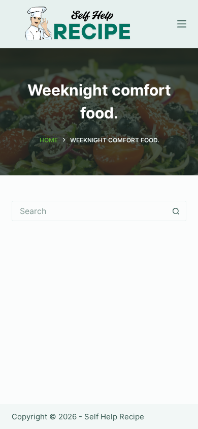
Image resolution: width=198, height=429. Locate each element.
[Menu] (181, 23)
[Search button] (176, 211)
